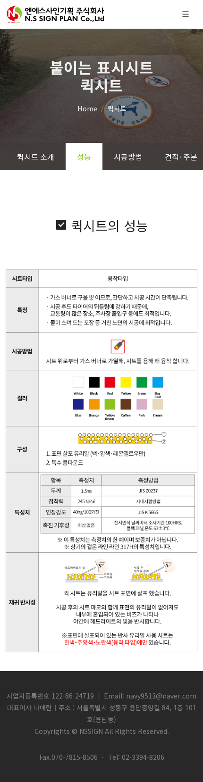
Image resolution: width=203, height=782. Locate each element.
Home (87, 108)
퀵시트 (117, 108)
